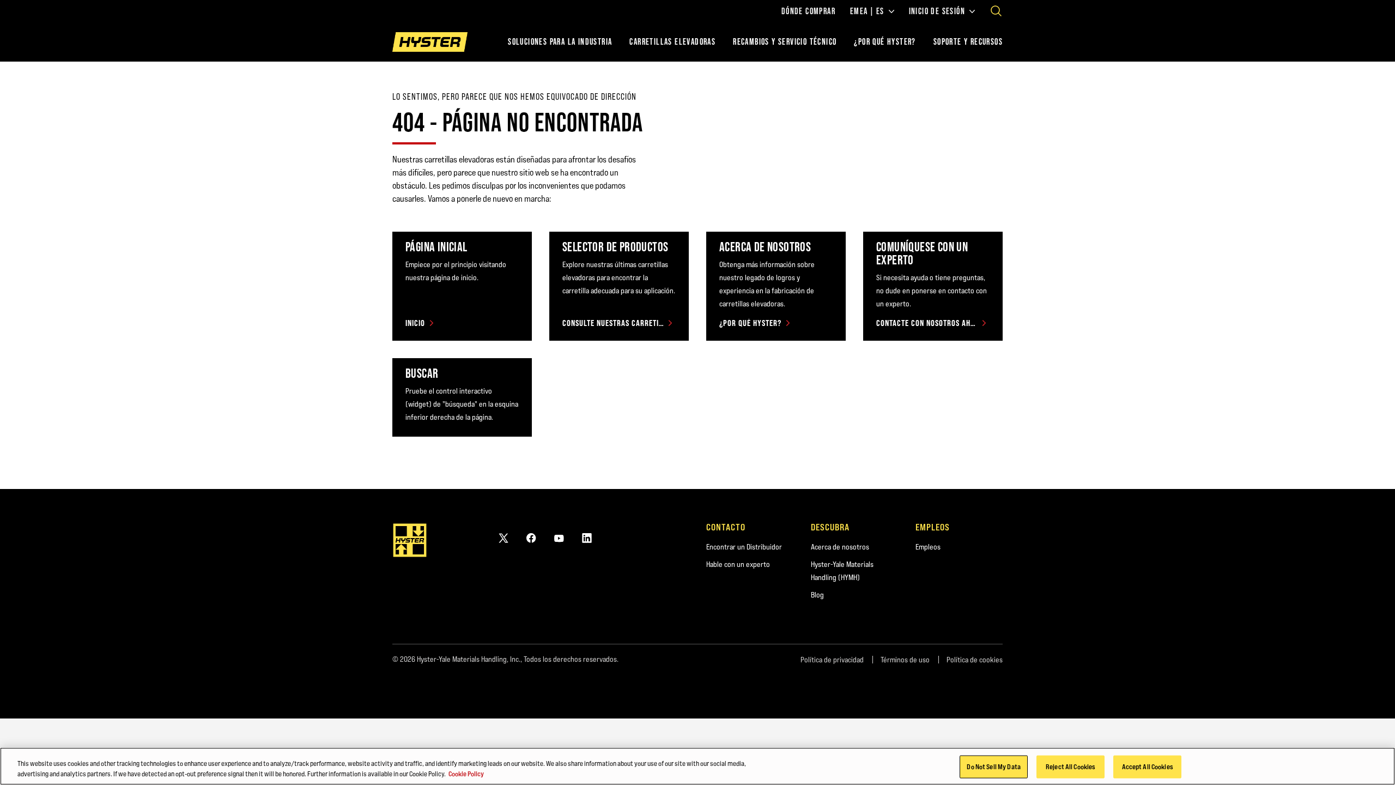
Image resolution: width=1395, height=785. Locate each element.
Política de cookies (975, 659)
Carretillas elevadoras (672, 42)
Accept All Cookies (1147, 766)
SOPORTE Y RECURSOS (968, 42)
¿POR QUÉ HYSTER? (884, 42)
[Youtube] (559, 538)
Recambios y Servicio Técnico (784, 42)
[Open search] (996, 10)
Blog (817, 594)
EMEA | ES (867, 11)
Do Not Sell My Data (993, 766)
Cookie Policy (466, 773)
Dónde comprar (808, 11)
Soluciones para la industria (560, 42)
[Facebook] (531, 538)
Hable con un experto (738, 564)
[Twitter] (503, 538)
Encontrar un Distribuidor (744, 546)
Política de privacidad (832, 659)
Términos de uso (905, 659)
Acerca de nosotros (840, 546)
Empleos (928, 546)
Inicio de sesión (937, 11)
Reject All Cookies (1070, 766)
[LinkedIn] (586, 538)
